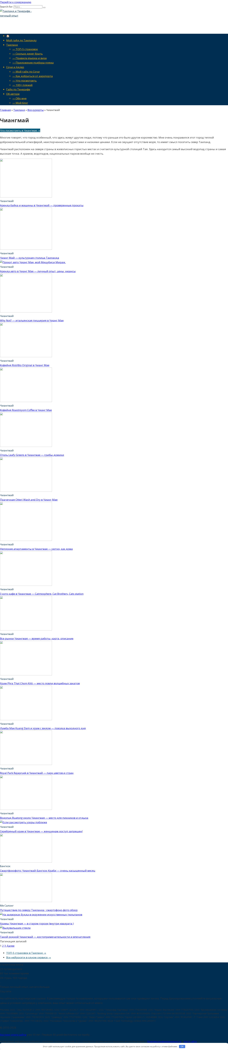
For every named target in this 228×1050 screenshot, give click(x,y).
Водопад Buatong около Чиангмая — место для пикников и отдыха (44, 818)
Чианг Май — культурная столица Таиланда (29, 258)
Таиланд (12, 45)
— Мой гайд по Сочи (26, 71)
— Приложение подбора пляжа (33, 62)
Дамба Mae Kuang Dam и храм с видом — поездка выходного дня (43, 728)
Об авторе (13, 94)
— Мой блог (20, 103)
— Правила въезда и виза (29, 58)
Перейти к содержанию (15, 2)
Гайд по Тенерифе (18, 89)
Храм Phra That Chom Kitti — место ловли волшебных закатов (40, 683)
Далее (10, 946)
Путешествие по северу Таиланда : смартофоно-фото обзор (39, 910)
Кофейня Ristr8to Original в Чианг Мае (24, 365)
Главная (5, 110)
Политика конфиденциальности (164, 1041)
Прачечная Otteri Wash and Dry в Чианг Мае (29, 499)
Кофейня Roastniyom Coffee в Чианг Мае (26, 410)
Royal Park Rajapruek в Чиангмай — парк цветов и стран (37, 773)
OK (182, 1046)
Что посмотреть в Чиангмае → (20, 130)
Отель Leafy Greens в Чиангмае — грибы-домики (32, 455)
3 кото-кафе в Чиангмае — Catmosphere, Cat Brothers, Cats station (41, 593)
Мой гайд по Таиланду (21, 40)
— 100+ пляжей (22, 85)
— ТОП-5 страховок (25, 49)
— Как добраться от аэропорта (32, 76)
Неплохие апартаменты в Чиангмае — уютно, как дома (36, 549)
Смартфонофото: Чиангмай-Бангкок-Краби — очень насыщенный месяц (47, 870)
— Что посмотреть (24, 80)
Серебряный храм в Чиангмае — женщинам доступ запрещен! (41, 831)
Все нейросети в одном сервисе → (28, 957)
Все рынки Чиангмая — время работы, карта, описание (36, 638)
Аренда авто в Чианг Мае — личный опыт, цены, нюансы (38, 271)
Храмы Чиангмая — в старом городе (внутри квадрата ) (37, 923)
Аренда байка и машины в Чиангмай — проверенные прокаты (41, 205)
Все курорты (35, 110)
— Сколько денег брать (27, 53)
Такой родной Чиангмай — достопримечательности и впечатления (45, 937)
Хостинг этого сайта (13, 1034)
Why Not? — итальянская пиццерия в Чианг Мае (32, 320)
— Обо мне (19, 98)
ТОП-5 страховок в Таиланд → (26, 953)
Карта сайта (190, 1041)
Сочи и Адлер (15, 67)
